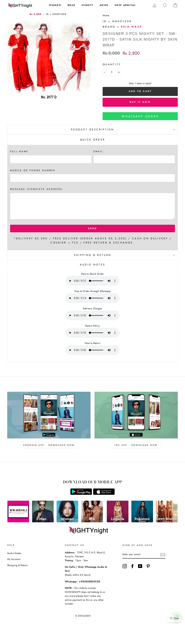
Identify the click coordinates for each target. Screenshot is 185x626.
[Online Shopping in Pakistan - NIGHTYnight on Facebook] (132, 566)
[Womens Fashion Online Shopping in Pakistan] (67, 521)
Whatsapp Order (140, 116)
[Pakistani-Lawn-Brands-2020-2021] (167, 521)
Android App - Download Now (49, 445)
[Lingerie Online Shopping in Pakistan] (117, 521)
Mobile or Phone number (32, 170)
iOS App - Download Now (136, 445)
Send (92, 228)
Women (55, 5)
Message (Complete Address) (36, 189)
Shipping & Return (92, 255)
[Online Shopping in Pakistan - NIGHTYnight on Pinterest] (148, 566)
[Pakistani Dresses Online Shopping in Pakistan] (142, 521)
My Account (13, 559)
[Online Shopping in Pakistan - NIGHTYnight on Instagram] (124, 566)
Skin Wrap (131, 26)
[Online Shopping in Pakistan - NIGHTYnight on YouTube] (140, 566)
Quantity (112, 64)
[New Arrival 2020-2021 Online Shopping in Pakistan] (18, 521)
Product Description (92, 129)
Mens (104, 5)
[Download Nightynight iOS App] (104, 494)
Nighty (87, 5)
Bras (71, 5)
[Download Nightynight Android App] (81, 494)
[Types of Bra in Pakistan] (92, 521)
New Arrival (125, 5)
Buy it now (140, 102)
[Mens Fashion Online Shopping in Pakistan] (43, 521)
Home (106, 15)
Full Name (19, 151)
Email (98, 151)
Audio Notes (14, 553)
